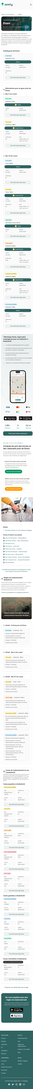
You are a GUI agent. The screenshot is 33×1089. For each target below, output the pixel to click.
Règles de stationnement (7, 14)
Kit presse (4, 1070)
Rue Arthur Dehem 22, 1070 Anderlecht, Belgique (16, 27)
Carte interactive (22, 1038)
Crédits (20, 1064)
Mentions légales (23, 1061)
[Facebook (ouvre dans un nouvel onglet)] (9, 1084)
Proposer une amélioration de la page (16, 987)
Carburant (4, 1044)
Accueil (3, 1038)
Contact (3, 1073)
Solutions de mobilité (24, 1049)
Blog (19, 1052)
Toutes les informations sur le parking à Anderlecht (15, 592)
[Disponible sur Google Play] (25, 418)
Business (3, 1053)
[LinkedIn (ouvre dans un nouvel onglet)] (20, 1084)
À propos (4, 1061)
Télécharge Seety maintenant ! (18, 433)
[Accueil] (6, 4)
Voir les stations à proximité (13, 489)
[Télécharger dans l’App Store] (10, 418)
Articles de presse (6, 1067)
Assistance (4, 1050)
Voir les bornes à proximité (13, 471)
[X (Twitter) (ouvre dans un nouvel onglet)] (13, 1084)
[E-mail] (24, 1084)
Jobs (2, 1064)
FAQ (19, 1041)
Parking (3, 1041)
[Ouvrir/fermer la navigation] (30, 4)
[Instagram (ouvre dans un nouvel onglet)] (16, 1084)
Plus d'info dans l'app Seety (17, 77)
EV (2, 1047)
